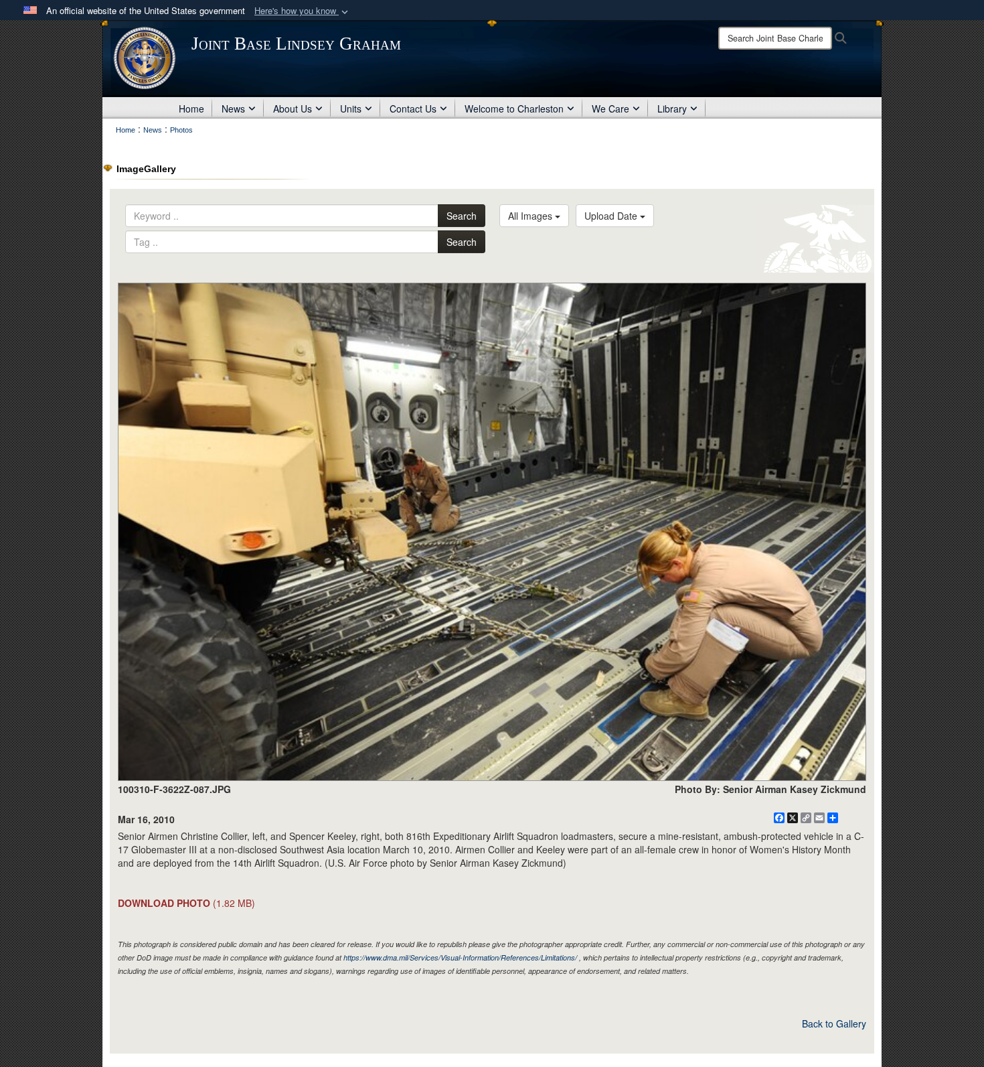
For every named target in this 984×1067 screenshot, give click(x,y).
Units (350, 108)
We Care (610, 108)
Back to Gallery (834, 1023)
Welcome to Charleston (514, 108)
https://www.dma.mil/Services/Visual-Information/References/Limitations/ (460, 957)
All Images (531, 215)
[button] (302, 11)
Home (191, 108)
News (233, 108)
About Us (292, 108)
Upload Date (612, 215)
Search (461, 215)
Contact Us (413, 108)
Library (672, 108)
